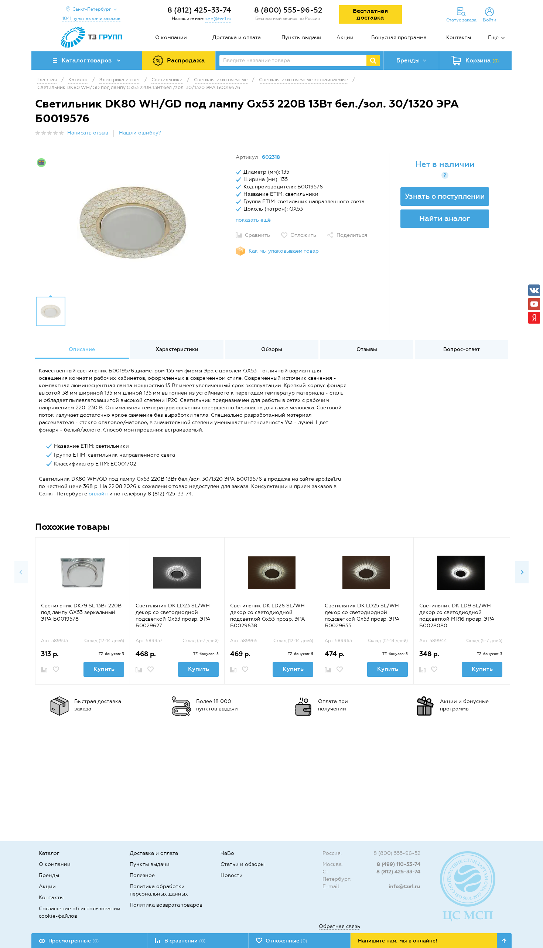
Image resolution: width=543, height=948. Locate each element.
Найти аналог (444, 218)
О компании (171, 37)
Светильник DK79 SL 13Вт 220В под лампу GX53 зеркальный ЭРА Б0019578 (81, 612)
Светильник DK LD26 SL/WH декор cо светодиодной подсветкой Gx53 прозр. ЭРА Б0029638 (267, 616)
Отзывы (366, 349)
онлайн (98, 494)
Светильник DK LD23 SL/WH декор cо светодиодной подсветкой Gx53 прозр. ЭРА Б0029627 (173, 616)
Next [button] (522, 572)
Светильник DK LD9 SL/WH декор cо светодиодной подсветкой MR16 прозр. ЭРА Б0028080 (457, 616)
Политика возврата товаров (166, 905)
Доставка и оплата (236, 37)
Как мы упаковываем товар (284, 251)
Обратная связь (339, 926)
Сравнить (257, 235)
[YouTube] (534, 304)
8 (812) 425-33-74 (199, 10)
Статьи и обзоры (242, 864)
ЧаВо (227, 853)
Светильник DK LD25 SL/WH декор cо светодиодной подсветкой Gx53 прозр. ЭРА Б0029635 (362, 616)
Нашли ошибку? (140, 133)
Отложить (303, 235)
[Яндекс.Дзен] (534, 318)
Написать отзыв (87, 133)
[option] (132, 222)
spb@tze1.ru (218, 18)
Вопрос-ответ (461, 349)
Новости (232, 875)
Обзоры (271, 349)
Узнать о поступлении (445, 196)
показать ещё (253, 220)
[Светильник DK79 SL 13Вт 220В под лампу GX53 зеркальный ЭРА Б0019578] (82, 573)
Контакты (458, 37)
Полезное (142, 875)
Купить (104, 668)
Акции (345, 37)
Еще (493, 37)
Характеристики (177, 349)
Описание (82, 349)
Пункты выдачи (301, 37)
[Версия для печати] (504, 135)
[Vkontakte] (534, 290)
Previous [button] (21, 572)
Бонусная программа (399, 37)
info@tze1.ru (404, 886)
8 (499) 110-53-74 (398, 864)
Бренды (49, 875)
